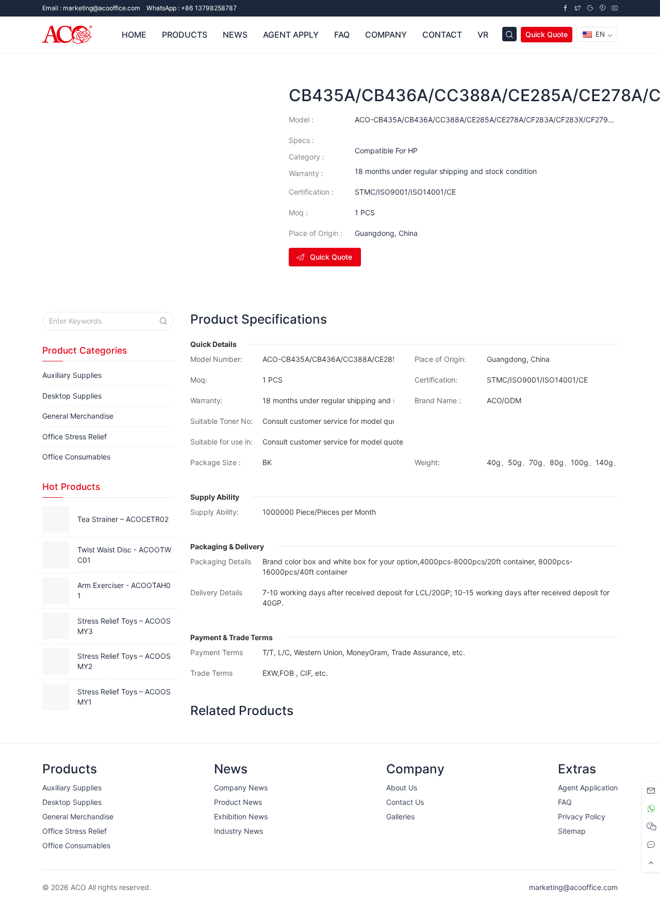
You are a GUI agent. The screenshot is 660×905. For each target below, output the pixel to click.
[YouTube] (615, 8)
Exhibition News (241, 816)
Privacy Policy (581, 816)
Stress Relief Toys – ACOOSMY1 (124, 696)
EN (599, 34)
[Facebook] (565, 8)
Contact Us (405, 802)
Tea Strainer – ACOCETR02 (123, 519)
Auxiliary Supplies (72, 375)
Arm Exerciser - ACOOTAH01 (124, 590)
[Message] (651, 790)
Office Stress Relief (74, 436)
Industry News (238, 831)
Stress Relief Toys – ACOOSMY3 (124, 626)
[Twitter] (577, 8)
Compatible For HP (386, 150)
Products (184, 34)
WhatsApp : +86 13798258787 (191, 8)
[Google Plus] (590, 8)
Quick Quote (546, 34)
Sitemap (572, 831)
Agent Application (588, 787)
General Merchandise (77, 415)
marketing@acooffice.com (573, 887)
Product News (238, 802)
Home (134, 34)
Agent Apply (291, 34)
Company (386, 34)
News (235, 34)
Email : (91, 8)
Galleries (400, 816)
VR (482, 34)
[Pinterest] (602, 8)
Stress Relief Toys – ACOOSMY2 (124, 661)
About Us (401, 787)
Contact (442, 34)
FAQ (342, 34)
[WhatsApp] (651, 808)
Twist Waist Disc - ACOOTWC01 (124, 554)
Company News (241, 787)
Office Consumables (76, 456)
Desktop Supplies (72, 395)
